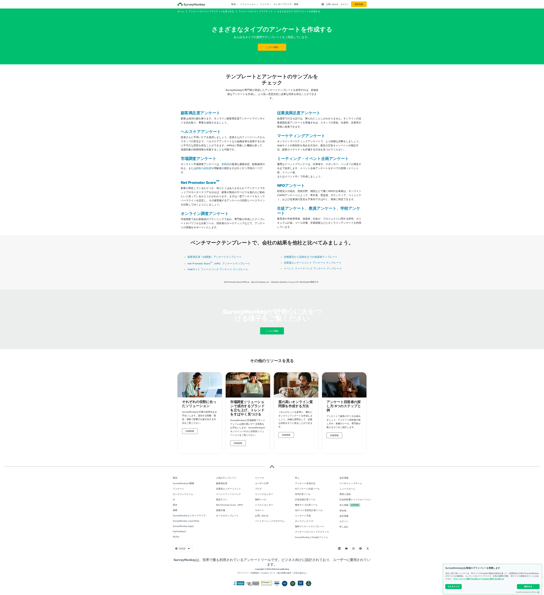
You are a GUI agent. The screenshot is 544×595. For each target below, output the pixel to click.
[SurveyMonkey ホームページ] (191, 4)
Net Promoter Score (198, 182)
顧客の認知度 (203, 168)
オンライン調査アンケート (205, 213)
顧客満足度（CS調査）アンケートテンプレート (215, 256)
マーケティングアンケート (301, 135)
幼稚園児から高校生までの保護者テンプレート (310, 256)
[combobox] (182, 548)
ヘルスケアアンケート (201, 131)
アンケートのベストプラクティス (256, 11)
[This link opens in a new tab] (339, 548)
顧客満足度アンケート (200, 112)
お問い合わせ (332, 4)
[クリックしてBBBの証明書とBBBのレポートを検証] (238, 585)
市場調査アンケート (198, 158)
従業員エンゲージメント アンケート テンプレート (312, 262)
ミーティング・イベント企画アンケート (313, 158)
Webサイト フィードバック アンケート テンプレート (218, 269)
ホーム (180, 11)
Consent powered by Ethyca (526, 592)
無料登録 (359, 4)
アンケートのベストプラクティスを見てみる (211, 11)
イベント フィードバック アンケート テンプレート (313, 268)
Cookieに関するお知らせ (493, 579)
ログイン (345, 4)
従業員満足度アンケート (298, 112)
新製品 (225, 164)
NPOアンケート (291, 185)
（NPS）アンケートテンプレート (231, 263)
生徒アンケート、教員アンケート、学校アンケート (318, 211)
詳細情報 (190, 431)
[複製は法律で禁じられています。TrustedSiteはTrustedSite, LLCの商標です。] (266, 585)
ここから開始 (272, 47)
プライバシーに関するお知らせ (467, 579)
